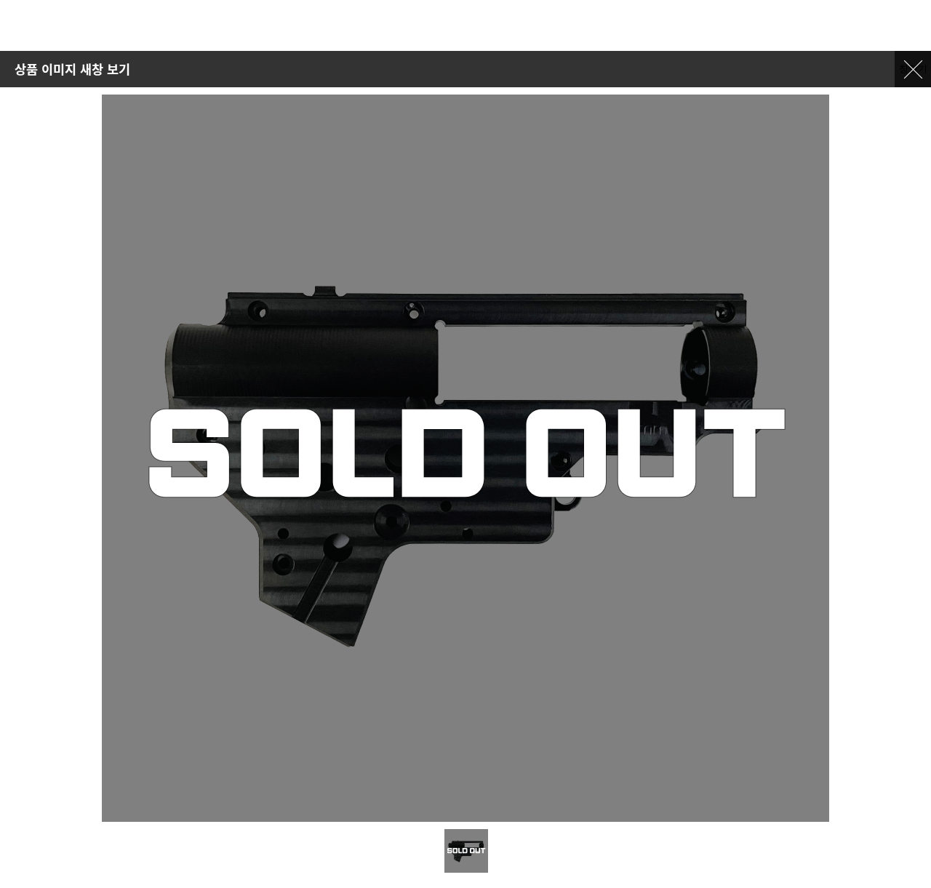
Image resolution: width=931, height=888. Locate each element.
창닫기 (913, 68)
